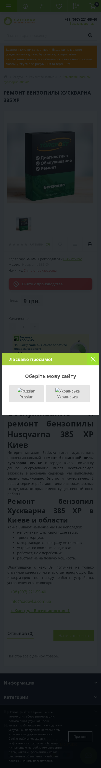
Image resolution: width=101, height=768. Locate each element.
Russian (26, 397)
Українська (67, 397)
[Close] (93, 359)
